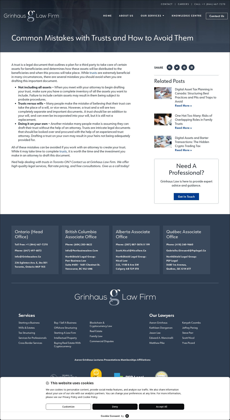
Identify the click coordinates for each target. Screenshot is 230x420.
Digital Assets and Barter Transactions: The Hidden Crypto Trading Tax (192, 142)
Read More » (183, 105)
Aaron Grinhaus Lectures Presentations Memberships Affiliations (112, 359)
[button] (169, 67)
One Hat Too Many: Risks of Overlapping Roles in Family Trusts (193, 119)
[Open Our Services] (163, 15)
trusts (93, 73)
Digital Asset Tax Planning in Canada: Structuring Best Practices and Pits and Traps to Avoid (195, 95)
